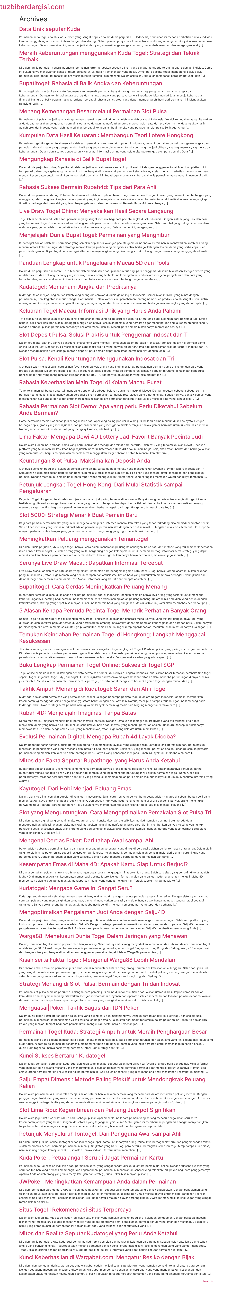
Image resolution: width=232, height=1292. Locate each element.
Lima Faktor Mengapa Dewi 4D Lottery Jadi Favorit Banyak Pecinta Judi (111, 436)
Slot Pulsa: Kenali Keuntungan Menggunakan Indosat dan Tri (96, 358)
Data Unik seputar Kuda (49, 29)
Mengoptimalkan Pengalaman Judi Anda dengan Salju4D (92, 912)
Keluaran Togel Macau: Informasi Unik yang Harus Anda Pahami (100, 310)
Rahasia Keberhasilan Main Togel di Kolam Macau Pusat (90, 382)
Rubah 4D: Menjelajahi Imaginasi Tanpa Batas (77, 712)
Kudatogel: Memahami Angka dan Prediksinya (78, 286)
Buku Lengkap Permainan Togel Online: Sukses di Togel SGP (96, 665)
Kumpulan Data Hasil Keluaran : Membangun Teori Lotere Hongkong (106, 135)
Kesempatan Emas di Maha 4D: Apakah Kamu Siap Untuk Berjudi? (103, 864)
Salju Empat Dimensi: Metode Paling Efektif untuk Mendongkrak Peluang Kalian (112, 1082)
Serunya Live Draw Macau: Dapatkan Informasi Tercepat (91, 562)
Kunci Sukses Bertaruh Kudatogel (62, 1055)
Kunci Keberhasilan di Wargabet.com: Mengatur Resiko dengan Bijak (106, 1257)
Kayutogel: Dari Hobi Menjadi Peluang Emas (75, 788)
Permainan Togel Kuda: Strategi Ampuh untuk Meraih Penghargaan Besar (113, 1031)
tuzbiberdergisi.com (32, 7)
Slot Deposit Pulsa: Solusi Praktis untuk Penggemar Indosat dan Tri (105, 334)
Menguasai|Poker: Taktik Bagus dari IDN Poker (79, 1007)
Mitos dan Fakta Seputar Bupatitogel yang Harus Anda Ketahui (99, 760)
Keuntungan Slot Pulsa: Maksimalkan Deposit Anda (84, 460)
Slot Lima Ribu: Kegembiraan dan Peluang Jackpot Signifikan (97, 1110)
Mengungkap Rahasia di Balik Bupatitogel (72, 159)
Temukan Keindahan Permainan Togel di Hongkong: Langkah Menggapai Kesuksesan (112, 637)
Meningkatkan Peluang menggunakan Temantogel (83, 539)
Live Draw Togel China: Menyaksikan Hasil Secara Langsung (96, 211)
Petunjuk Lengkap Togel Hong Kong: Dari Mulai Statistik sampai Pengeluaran (100, 487)
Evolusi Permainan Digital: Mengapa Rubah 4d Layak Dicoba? (97, 736)
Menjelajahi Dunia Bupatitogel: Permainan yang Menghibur (94, 235)
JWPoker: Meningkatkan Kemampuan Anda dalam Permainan (97, 1181)
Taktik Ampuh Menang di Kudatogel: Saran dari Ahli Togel (93, 688)
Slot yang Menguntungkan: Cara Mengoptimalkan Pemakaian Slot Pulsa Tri (115, 812)
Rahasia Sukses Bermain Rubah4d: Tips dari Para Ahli (87, 187)
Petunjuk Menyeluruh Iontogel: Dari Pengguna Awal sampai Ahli (100, 1133)
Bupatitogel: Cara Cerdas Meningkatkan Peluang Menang (93, 586)
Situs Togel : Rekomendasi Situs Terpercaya (75, 1209)
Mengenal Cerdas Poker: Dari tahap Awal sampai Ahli (87, 840)
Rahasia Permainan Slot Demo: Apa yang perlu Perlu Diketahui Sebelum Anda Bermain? (110, 409)
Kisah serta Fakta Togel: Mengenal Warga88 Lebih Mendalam (98, 959)
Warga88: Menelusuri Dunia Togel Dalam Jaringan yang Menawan (103, 936)
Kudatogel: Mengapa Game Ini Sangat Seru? (76, 888)
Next (208, 1281)
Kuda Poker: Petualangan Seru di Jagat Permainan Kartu (91, 1157)
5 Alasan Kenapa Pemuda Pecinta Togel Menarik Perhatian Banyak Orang (112, 610)
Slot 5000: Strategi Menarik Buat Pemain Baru (78, 515)
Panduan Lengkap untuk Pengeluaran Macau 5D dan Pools (94, 262)
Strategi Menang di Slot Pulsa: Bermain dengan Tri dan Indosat (99, 983)
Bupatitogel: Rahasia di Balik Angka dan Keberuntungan (90, 83)
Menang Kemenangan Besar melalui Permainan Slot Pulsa (93, 111)
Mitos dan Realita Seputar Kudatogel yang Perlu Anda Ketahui (98, 1233)
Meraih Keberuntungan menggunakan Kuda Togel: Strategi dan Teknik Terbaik (109, 56)
